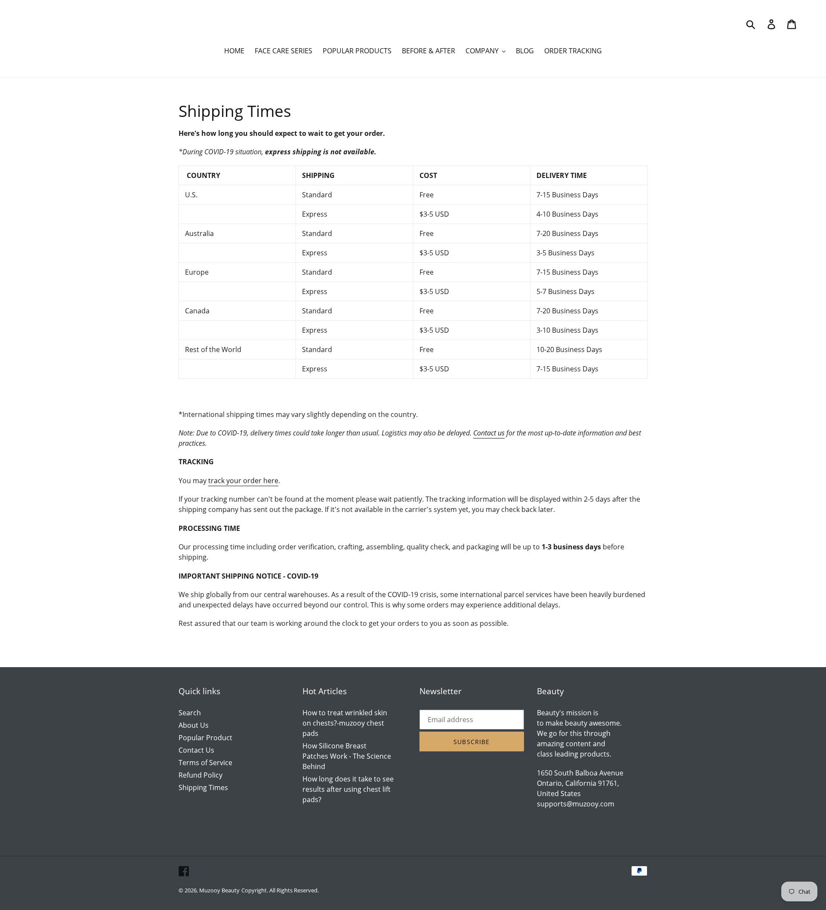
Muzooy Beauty (219, 890)
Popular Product (205, 737)
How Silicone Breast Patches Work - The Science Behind (346, 756)
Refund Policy (200, 775)
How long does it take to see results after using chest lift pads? (348, 789)
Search (190, 712)
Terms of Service (205, 762)
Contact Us (196, 750)
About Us (194, 725)
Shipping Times (203, 787)
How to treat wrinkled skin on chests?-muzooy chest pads (344, 723)
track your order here (243, 480)
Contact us (489, 433)
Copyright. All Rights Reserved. (280, 890)
